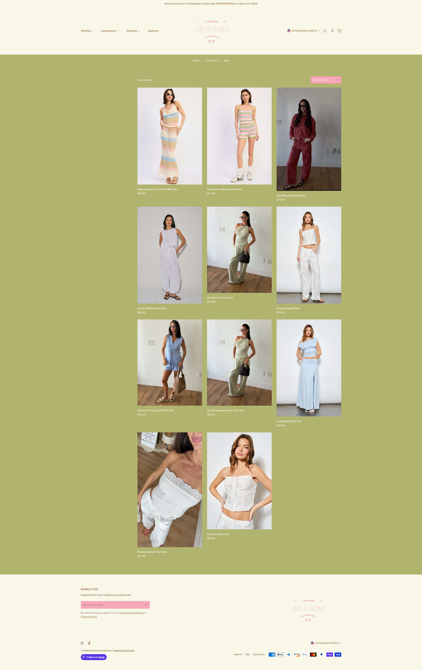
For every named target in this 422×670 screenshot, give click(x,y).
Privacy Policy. (89, 616)
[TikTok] (89, 643)
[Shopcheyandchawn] (211, 30)
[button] (339, 30)
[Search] (325, 30)
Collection (212, 60)
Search (238, 654)
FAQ (247, 654)
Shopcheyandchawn (101, 650)
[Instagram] (82, 643)
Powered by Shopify (124, 650)
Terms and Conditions (131, 612)
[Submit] (146, 604)
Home (196, 60)
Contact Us (259, 654)
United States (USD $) (304, 30)
